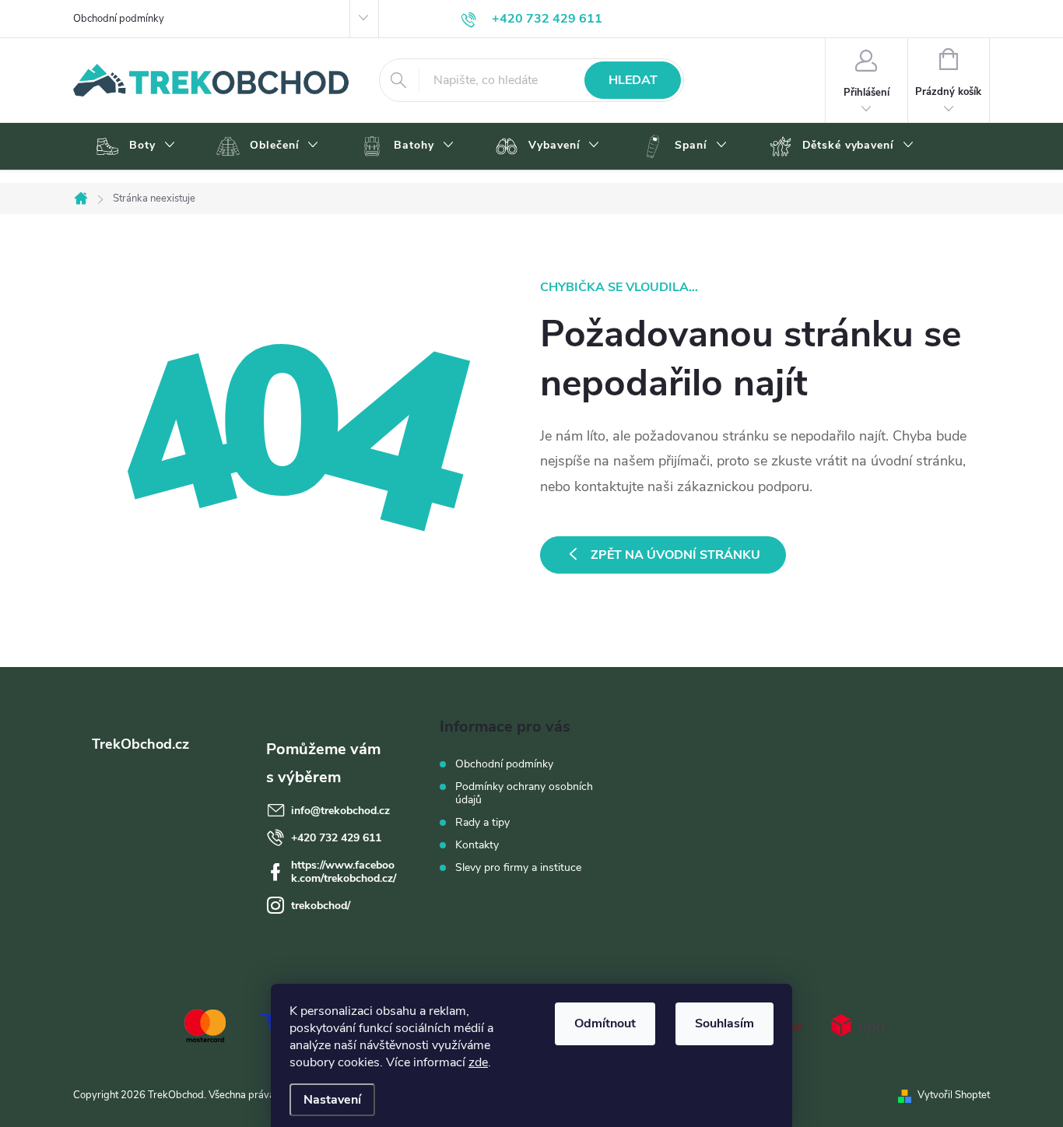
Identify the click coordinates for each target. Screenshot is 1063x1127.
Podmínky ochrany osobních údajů (524, 793)
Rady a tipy (482, 822)
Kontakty (477, 844)
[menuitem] (133, 146)
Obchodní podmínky (118, 19)
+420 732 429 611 (336, 837)
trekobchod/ (320, 905)
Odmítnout (605, 1023)
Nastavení (332, 1099)
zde (478, 1062)
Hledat (633, 80)
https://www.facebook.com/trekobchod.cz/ (343, 872)
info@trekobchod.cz (340, 810)
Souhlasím (724, 1023)
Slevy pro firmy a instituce (518, 867)
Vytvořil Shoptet (953, 1095)
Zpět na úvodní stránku (675, 555)
